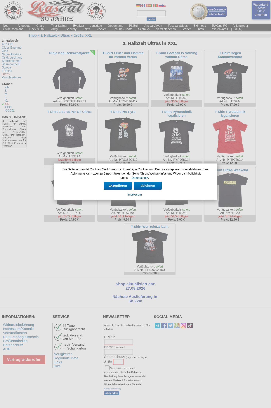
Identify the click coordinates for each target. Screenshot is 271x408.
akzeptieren (118, 185)
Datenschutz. (140, 177)
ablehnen (147, 185)
